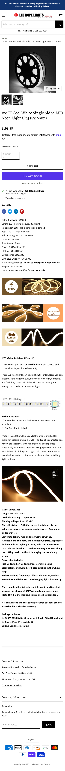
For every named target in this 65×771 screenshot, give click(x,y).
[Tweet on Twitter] (10, 211)
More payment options (32, 183)
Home (4, 38)
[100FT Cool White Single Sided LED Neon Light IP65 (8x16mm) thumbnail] (7, 100)
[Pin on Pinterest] (22, 211)
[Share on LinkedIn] (16, 211)
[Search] (59, 24)
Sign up (48, 724)
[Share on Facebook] (4, 211)
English (31, 739)
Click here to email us (12, 685)
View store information (15, 198)
